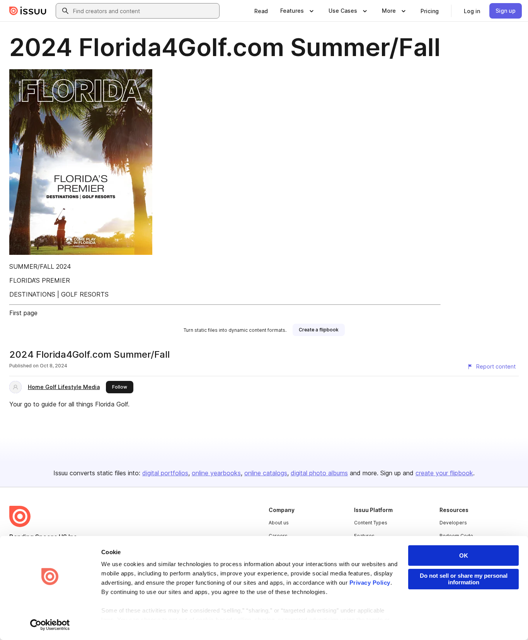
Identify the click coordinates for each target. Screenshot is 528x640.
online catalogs (265, 473)
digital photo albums (319, 473)
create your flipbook (444, 473)
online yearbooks (216, 473)
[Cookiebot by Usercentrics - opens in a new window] (50, 625)
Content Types (370, 523)
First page (23, 313)
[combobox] (144, 10)
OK (463, 555)
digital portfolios (165, 473)
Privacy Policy (369, 582)
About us (279, 523)
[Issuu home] (27, 11)
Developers (453, 523)
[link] (261, 11)
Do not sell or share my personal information (464, 578)
